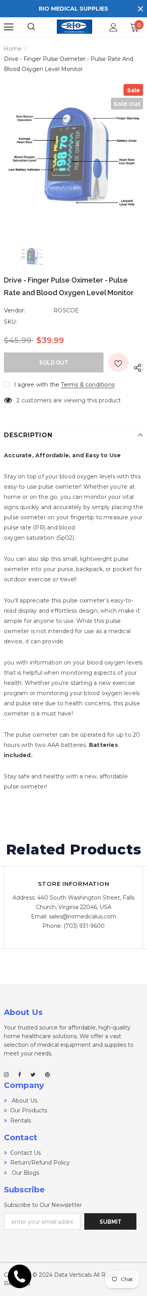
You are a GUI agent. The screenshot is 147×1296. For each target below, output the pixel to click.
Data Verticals (73, 1274)
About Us (23, 1100)
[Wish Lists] (118, 362)
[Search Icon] (39, 27)
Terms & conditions (87, 384)
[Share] (135, 366)
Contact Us (25, 1152)
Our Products (28, 1110)
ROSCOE (66, 310)
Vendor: (14, 310)
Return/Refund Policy (40, 1162)
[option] (73, 153)
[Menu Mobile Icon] (8, 27)
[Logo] (74, 27)
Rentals (20, 1120)
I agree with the (36, 384)
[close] (140, 9)
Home (13, 48)
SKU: (10, 321)
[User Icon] (113, 27)
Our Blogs (24, 1172)
